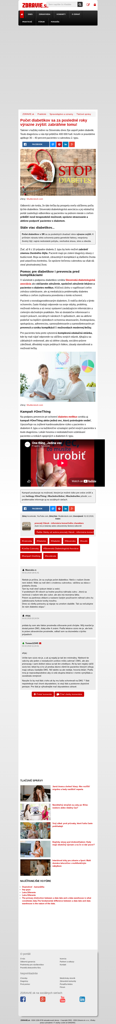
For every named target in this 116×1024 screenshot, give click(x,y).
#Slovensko (70, 541)
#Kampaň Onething (31, 556)
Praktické (27, 22)
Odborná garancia (27, 962)
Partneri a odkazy (67, 962)
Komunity (61, 14)
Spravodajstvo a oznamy (61, 114)
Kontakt (63, 965)
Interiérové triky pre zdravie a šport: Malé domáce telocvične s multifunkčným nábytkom (71, 863)
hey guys (26, 889)
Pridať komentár (44, 694)
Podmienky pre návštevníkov (32, 965)
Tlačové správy (83, 114)
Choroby (23, 978)
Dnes (30, 14)
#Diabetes (41, 541)
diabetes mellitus (67, 416)
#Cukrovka (27, 541)
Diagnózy (24, 981)
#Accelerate (50, 556)
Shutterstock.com (34, 199)
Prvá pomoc (25, 984)
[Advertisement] (58, 47)
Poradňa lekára (66, 984)
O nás (22, 959)
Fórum (41, 22)
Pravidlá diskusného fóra (30, 968)
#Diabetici (55, 541)
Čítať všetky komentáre (70, 694)
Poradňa (55, 22)
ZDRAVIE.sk (28, 114)
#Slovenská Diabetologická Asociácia (61, 548)
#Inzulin (84, 541)
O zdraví (76, 14)
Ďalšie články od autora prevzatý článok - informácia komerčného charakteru (73, 532)
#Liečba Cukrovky (30, 548)
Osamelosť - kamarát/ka (33, 887)
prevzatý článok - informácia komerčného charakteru (59, 523)
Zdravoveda (44, 14)
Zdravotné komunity (68, 981)
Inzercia (63, 959)
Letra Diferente (29, 892)
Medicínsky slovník (67, 978)
